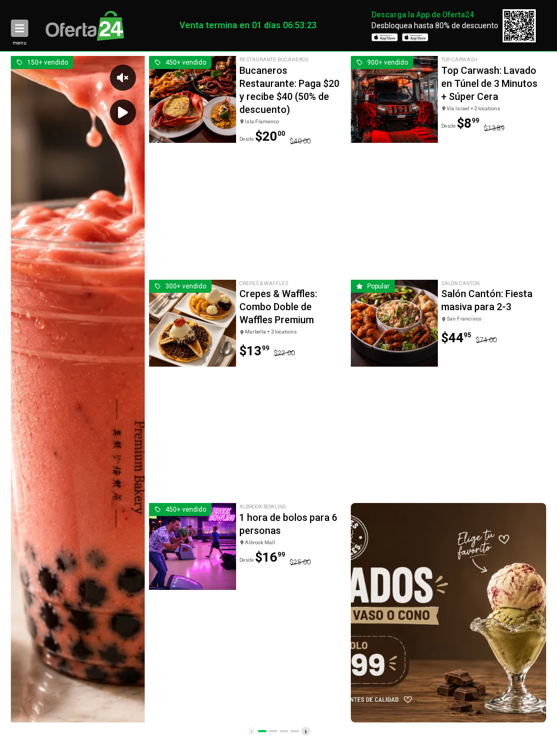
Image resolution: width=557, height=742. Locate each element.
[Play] (123, 112)
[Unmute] (123, 78)
